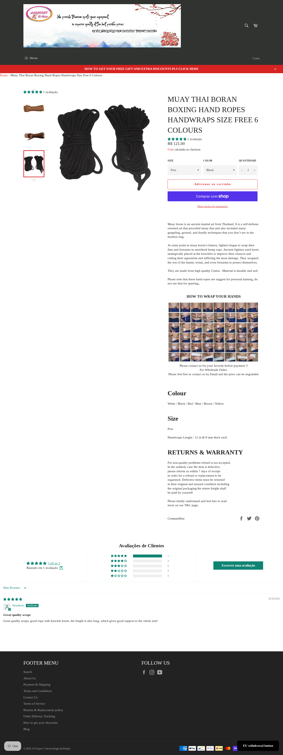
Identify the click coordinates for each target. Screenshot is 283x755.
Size (170, 160)
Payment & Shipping (36, 684)
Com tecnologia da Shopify (57, 748)
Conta (256, 58)
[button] (177, 139)
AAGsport (37, 748)
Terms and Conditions (37, 691)
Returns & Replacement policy (43, 710)
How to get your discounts (40, 722)
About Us (29, 678)
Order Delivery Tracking (39, 716)
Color (207, 160)
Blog (26, 729)
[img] (12, 599)
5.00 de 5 (54, 563)
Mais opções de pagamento (212, 206)
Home (4, 75)
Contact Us (30, 697)
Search (27, 672)
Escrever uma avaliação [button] (238, 565)
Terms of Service (34, 703)
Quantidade (247, 160)
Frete (171, 149)
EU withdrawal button (258, 745)
